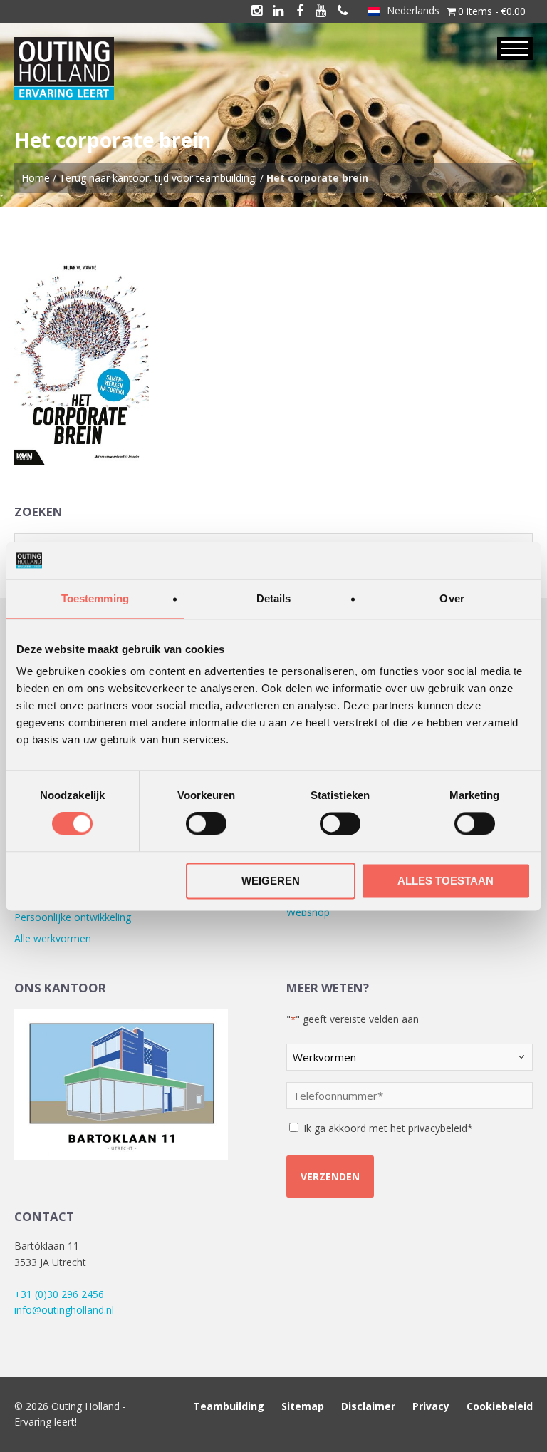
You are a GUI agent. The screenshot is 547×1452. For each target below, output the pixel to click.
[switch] (206, 824)
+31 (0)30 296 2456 (59, 1294)
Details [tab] (273, 598)
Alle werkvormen (52, 938)
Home (35, 178)
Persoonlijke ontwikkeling (72, 917)
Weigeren (270, 881)
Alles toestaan (445, 881)
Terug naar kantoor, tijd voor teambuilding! (158, 178)
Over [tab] (451, 598)
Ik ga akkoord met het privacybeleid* (388, 1128)
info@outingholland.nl (64, 1310)
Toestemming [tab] (95, 598)
